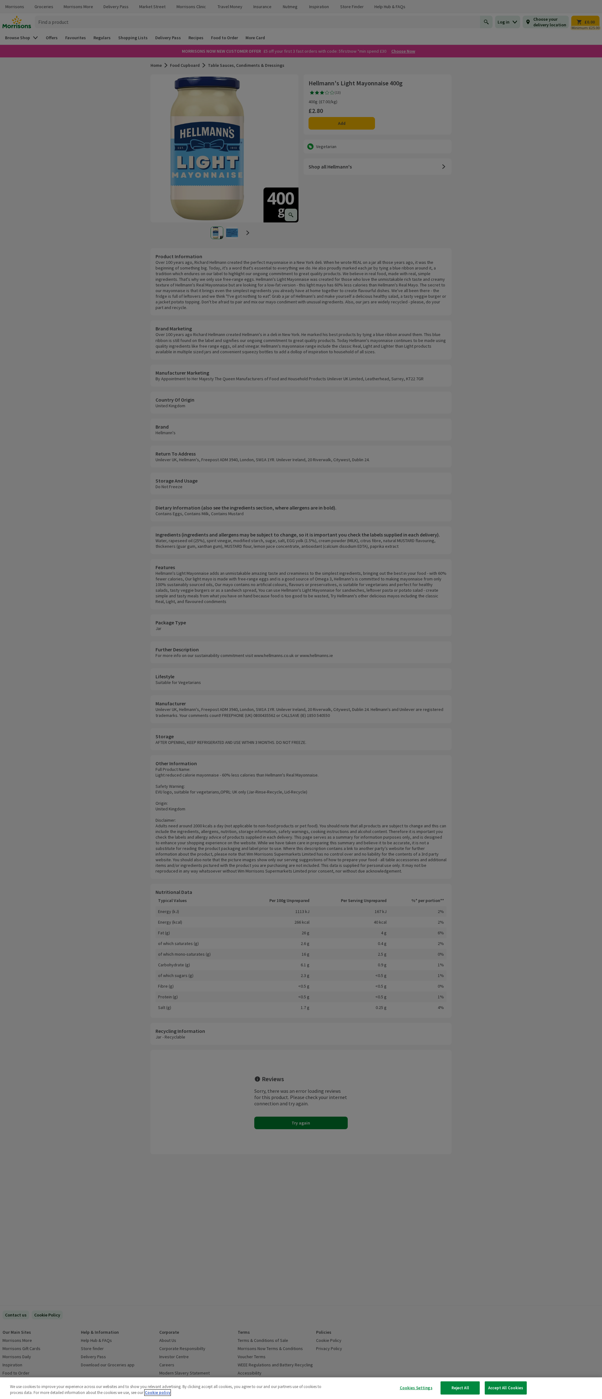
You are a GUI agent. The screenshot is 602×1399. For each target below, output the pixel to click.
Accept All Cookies (505, 1388)
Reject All (460, 1388)
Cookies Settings (416, 1388)
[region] (301, 1388)
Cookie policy (157, 1392)
